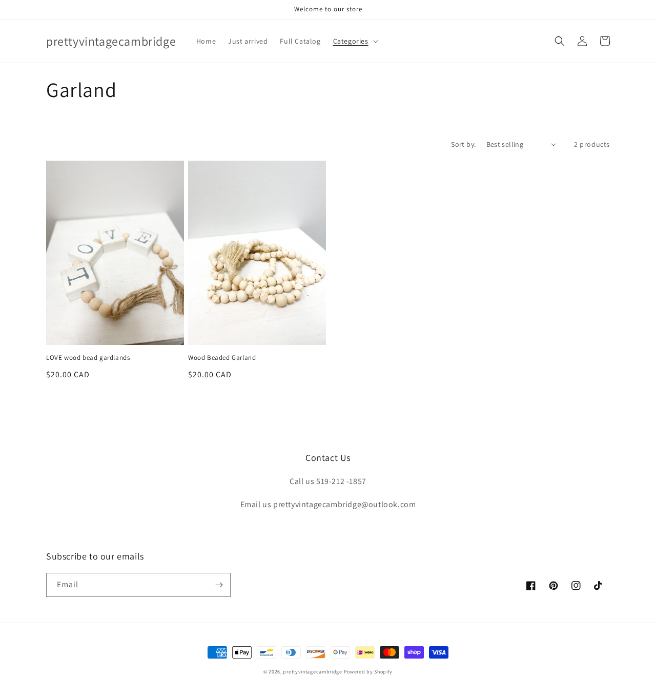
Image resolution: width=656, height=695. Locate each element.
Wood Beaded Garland (222, 358)
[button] (354, 41)
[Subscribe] (219, 585)
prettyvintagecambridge (312, 671)
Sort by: (463, 144)
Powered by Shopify (368, 671)
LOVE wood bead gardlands (88, 358)
